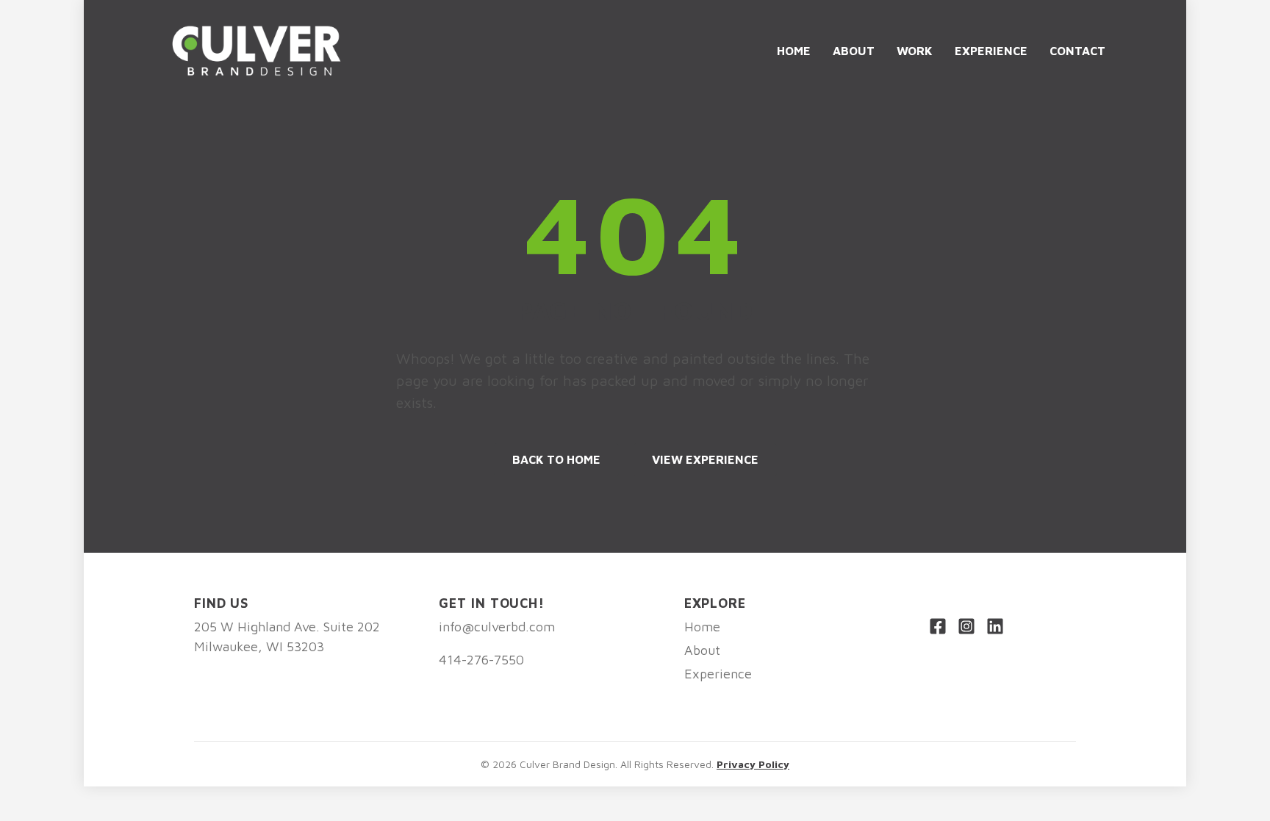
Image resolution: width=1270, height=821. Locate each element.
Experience (991, 50)
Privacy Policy (753, 764)
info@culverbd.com (497, 626)
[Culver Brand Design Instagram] (966, 628)
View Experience (705, 459)
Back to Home (556, 459)
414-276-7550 (481, 659)
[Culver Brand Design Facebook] (938, 628)
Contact (1077, 50)
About (854, 50)
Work (915, 50)
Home (794, 50)
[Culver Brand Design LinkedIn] (995, 628)
